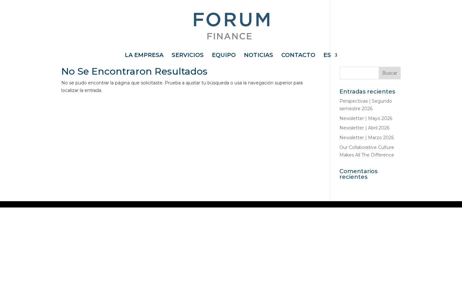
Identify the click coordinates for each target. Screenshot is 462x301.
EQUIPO (224, 56)
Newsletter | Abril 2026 (364, 128)
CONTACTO (298, 56)
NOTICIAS (258, 56)
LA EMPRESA (144, 56)
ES (327, 56)
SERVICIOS (188, 56)
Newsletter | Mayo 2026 (365, 118)
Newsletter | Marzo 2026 (366, 137)
